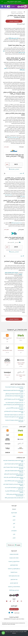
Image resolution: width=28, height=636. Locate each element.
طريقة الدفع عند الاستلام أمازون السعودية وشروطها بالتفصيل (13, 391)
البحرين (14, 520)
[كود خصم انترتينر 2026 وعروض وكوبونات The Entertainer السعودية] (14, 151)
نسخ (7, 164)
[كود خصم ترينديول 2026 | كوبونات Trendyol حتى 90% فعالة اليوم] (7, 372)
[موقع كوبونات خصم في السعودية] (24, 12)
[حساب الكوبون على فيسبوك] (14, 601)
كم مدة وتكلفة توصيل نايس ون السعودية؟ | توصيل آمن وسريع (13, 405)
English (13, 6)
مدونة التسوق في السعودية (14, 561)
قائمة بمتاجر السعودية (14, 554)
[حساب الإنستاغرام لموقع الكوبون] (21, 601)
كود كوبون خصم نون (14, 583)
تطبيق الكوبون (14, 606)
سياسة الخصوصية (14, 572)
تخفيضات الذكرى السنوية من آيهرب (14, 1)
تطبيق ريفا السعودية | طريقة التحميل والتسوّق (14, 394)
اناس (21, 378)
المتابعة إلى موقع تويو (14, 252)
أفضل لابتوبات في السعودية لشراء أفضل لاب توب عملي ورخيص (14, 488)
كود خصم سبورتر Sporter (14, 590)
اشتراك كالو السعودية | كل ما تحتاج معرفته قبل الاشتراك (14, 396)
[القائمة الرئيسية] (2, 6)
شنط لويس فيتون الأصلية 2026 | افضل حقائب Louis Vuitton (13, 478)
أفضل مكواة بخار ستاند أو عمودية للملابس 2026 (14, 498)
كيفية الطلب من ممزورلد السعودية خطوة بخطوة (14, 415)
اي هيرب (20, 340)
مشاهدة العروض (14, 21)
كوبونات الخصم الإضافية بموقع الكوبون (13, 273)
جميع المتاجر (20, 12)
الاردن (14, 534)
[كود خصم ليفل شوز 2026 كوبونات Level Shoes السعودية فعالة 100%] (7, 348)
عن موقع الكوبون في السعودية (14, 568)
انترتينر (21, 173)
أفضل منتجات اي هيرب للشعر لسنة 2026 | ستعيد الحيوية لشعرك (14, 481)
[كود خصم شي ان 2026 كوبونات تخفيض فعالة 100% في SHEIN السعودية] (7, 452)
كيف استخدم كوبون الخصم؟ (14, 576)
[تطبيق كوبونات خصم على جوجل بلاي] (12, 613)
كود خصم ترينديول (14, 579)
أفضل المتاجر (22, 427)
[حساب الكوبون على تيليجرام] (6, 601)
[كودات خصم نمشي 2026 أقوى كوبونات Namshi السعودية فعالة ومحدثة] (7, 360)
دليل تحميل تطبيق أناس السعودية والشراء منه (14, 402)
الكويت (14, 516)
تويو (21, 256)
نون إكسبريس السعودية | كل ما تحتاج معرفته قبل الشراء (13, 412)
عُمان (14, 523)
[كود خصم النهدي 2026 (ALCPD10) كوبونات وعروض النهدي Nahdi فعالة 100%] (20, 448)
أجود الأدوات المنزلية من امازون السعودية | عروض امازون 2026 (13, 464)
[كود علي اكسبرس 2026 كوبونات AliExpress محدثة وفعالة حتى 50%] (20, 452)
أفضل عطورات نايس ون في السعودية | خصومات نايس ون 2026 (13, 484)
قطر (14, 527)
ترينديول (7, 377)
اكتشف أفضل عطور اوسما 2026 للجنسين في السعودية (14, 408)
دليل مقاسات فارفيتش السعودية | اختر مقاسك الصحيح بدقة (14, 420)
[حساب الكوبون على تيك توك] (10, 601)
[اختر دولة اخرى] (8, 6)
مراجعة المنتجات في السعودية (14, 586)
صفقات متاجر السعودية (14, 558)
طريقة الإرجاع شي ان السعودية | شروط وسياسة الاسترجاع (14, 387)
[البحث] (5, 6)
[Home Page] (22, 6)
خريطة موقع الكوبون (14, 565)
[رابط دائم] (23, 173)
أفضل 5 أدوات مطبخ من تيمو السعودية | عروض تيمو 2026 (13, 461)
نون (20, 352)
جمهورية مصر (14, 530)
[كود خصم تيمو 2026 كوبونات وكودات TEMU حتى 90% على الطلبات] (7, 335)
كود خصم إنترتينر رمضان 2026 (12, 137)
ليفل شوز (7, 352)
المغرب (14, 538)
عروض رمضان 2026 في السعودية (17, 13)
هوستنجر (20, 366)
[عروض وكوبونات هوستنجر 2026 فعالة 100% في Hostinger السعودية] (20, 360)
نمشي (7, 365)
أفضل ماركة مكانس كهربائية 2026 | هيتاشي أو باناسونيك (14, 491)
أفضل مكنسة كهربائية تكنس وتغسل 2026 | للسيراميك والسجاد (14, 495)
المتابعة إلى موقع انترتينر (14, 169)
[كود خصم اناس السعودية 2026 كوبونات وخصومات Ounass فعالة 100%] (20, 372)
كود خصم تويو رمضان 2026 (17, 223)
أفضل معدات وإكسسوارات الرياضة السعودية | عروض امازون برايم (13, 468)
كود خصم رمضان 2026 (13, 38)
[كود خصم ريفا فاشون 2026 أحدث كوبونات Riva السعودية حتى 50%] (7, 448)
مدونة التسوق (13, 12)
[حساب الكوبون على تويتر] (17, 601)
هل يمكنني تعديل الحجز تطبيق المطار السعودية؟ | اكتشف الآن (13, 417)
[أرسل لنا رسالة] (3, 633)
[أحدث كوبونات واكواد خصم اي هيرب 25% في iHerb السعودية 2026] (20, 335)
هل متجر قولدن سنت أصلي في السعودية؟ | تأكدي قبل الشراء (13, 399)
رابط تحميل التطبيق (14, 609)
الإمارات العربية (14, 513)
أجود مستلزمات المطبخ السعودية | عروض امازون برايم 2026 (14, 471)
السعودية (14, 509)
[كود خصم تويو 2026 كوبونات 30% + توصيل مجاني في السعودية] (14, 233)
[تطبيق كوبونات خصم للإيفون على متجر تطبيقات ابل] (9, 613)
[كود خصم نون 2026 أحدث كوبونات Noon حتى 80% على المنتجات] (20, 348)
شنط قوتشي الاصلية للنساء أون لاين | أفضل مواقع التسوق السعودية (13, 474)
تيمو (7, 341)
